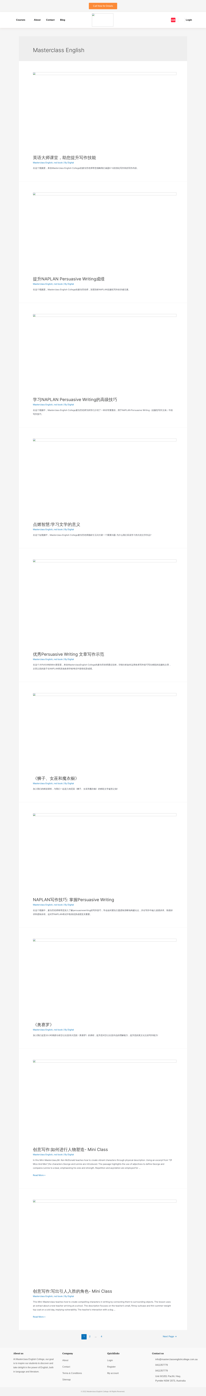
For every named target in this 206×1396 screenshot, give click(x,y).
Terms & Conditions (72, 1373)
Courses (20, 20)
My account (113, 1373)
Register (111, 1367)
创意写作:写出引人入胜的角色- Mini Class (72, 1291)
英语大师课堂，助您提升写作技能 (64, 157)
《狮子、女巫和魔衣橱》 (56, 778)
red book (58, 162)
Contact (50, 20)
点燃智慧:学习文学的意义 (56, 524)
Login (110, 1360)
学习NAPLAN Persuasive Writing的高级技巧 (75, 399)
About (37, 20)
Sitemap (66, 1379)
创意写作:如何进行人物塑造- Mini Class (70, 1149)
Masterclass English (43, 162)
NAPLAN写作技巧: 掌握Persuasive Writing (73, 899)
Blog (62, 20)
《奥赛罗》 (43, 1024)
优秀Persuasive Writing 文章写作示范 (68, 654)
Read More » (39, 1175)
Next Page (170, 1336)
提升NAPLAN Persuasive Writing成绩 (69, 278)
